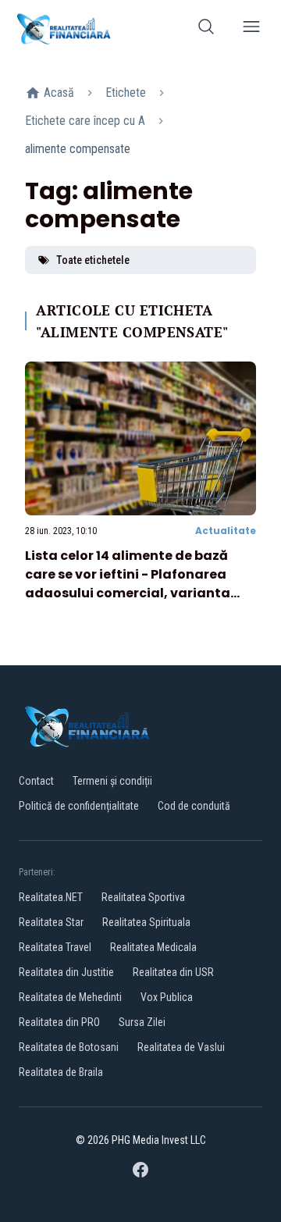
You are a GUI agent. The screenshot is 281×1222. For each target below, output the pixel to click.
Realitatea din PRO (59, 1022)
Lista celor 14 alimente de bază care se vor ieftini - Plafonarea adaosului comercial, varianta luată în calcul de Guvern (127, 584)
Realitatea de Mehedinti (70, 997)
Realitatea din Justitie (66, 972)
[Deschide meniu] (251, 29)
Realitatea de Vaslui (181, 1047)
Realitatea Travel (55, 947)
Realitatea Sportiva (143, 897)
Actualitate (225, 530)
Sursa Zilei (142, 1022)
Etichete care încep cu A (85, 120)
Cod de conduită (194, 806)
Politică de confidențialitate (79, 806)
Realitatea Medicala (153, 947)
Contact (36, 781)
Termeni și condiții (112, 781)
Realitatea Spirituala (146, 922)
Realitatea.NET (51, 897)
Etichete (125, 92)
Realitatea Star (51, 922)
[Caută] (206, 29)
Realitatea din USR (173, 972)
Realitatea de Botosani (69, 1047)
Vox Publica (166, 997)
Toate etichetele (93, 260)
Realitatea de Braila (61, 1072)
